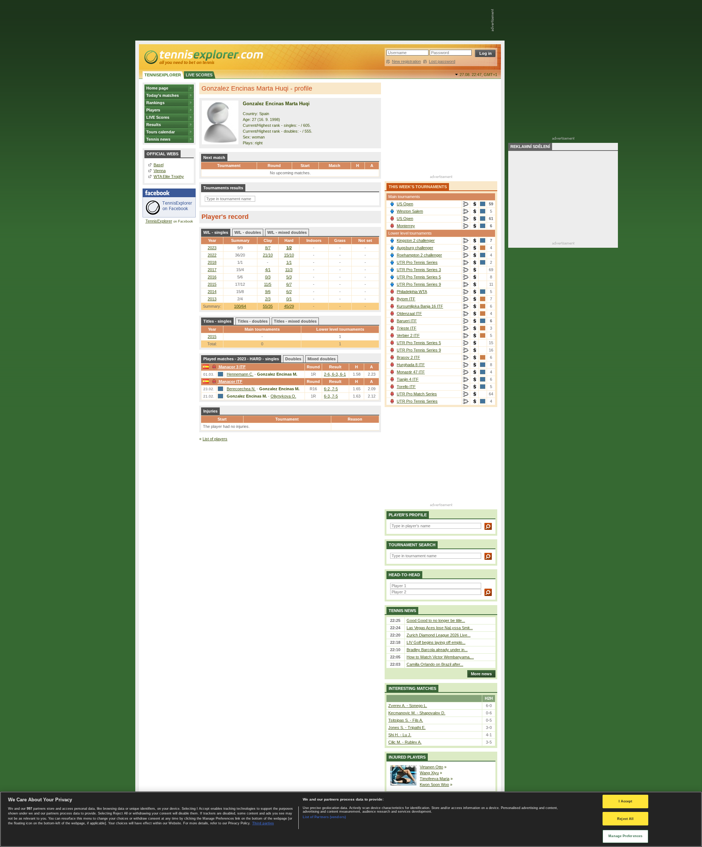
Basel (158, 165)
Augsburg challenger (415, 248)
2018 (212, 262)
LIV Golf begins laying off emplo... (436, 642)
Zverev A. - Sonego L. (407, 705)
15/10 (289, 255)
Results (153, 124)
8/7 (268, 248)
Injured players (407, 757)
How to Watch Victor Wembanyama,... (440, 657)
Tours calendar (160, 132)
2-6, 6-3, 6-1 (335, 374)
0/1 (289, 299)
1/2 (289, 248)
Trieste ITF (406, 328)
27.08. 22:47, (478, 74)
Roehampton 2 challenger (419, 255)
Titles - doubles (253, 321)
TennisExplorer (159, 221)
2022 (212, 255)
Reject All (625, 819)
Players (153, 110)
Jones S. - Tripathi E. (407, 727)
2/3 (268, 299)
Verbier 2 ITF (408, 335)
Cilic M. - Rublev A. (405, 742)
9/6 (268, 291)
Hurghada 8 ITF (411, 364)
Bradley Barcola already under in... (437, 649)
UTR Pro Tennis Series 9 (419, 284)
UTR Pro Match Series (417, 394)
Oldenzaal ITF (409, 313)
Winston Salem (410, 211)
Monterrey (406, 226)
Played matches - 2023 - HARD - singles (241, 359)
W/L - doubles (247, 232)
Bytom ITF (406, 299)
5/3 (289, 277)
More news (481, 674)
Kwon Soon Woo (434, 784)
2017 (212, 269)
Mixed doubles (321, 359)
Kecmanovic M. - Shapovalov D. (416, 713)
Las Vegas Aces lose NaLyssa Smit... (440, 628)
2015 (212, 284)
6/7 (289, 284)
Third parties (263, 823)
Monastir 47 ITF (411, 372)
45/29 (289, 306)
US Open (405, 204)
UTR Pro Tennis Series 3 (419, 269)
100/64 (240, 306)
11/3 (288, 269)
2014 (212, 291)
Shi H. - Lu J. (399, 735)
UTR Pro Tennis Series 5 (419, 277)
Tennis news (158, 139)
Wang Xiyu (429, 773)
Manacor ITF (230, 381)
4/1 (268, 269)
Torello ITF (406, 386)
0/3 (268, 277)
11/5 (267, 284)
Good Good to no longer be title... (436, 620)
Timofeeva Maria (434, 778)
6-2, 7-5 (331, 389)
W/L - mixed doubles (287, 232)
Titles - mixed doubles (295, 321)
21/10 (268, 255)
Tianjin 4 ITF (408, 379)
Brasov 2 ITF (408, 357)
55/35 (268, 306)
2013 (212, 299)
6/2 (289, 291)
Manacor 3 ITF (232, 367)
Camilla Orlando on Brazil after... (435, 664)
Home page (157, 88)
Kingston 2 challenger (416, 240)
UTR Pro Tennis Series (417, 262)
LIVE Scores (157, 117)
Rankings (155, 102)
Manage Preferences (625, 836)
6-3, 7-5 (331, 396)
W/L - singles (215, 232)
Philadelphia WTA (412, 291)
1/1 (289, 262)
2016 (212, 277)
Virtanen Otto (431, 767)
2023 (212, 248)
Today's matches (162, 95)
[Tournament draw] (466, 204)
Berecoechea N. (241, 389)
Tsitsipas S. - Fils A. (405, 720)
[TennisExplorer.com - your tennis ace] (203, 57)
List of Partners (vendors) (324, 817)
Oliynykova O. (283, 396)
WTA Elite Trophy (169, 176)
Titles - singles (217, 321)
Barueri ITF (407, 321)
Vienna (160, 170)
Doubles (293, 359)
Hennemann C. (240, 374)
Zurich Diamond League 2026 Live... (439, 635)
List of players (215, 439)
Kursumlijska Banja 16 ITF (420, 306)
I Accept (626, 801)
